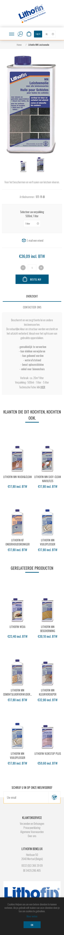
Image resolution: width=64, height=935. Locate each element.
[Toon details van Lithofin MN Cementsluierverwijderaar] (17, 671)
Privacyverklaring (32, 828)
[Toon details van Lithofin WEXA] (17, 607)
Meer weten (32, 916)
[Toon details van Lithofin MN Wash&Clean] (17, 457)
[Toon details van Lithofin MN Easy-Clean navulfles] (47, 457)
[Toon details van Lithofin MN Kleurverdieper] (47, 671)
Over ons (32, 836)
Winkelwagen (28, 34)
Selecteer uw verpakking (32, 212)
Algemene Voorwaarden (32, 832)
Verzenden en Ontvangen (32, 824)
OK (32, 925)
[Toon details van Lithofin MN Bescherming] (47, 607)
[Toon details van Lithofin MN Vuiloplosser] (47, 521)
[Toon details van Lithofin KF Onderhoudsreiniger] (17, 521)
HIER (42, 387)
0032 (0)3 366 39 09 (32, 865)
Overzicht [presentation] (32, 296)
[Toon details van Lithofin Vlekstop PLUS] (47, 734)
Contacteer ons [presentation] (32, 307)
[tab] (32, 296)
